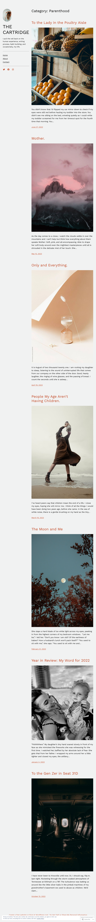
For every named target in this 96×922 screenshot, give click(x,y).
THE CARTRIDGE (16, 29)
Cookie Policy (40, 918)
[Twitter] (4, 69)
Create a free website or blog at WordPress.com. (29, 915)
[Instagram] (13, 69)
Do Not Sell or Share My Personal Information (68, 915)
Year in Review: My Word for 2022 (61, 660)
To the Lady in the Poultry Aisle (59, 23)
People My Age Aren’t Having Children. (50, 398)
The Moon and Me (47, 529)
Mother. (38, 138)
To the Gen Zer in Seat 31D (55, 773)
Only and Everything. (49, 265)
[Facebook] (8, 69)
